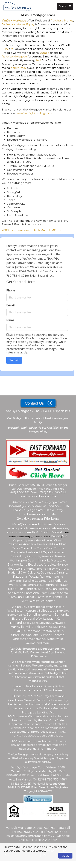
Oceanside (47, 572)
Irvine (42, 560)
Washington (16, 610)
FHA (5, 49)
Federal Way (33, 618)
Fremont (47, 556)
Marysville (18, 627)
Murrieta (62, 568)
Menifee (62, 564)
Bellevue (44, 610)
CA (53, 536)
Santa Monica (25, 597)
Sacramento (30, 584)
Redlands (60, 580)
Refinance (9, 24)
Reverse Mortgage (14, 56)
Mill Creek (33, 627)
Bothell (31, 614)
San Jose (44, 589)
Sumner (46, 635)
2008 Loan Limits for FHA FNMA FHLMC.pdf (31, 230)
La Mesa (52, 560)
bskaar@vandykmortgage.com (28, 836)
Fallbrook (33, 556)
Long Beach (28, 564)
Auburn (31, 610)
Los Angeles (46, 564)
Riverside (14, 584)
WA (64, 536)
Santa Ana (31, 593)
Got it (65, 855)
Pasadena (20, 576)
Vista (36, 601)
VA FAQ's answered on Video (32, 524)
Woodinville (54, 639)
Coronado (18, 552)
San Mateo (15, 593)
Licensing (18, 686)
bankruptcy (18, 68)
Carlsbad (60, 544)
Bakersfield (45, 544)
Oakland (33, 572)
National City (17, 572)
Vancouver (20, 639)
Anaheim (29, 544)
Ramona (45, 576)
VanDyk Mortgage (14, 20)
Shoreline (18, 635)
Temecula (60, 597)
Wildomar (48, 601)
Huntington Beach (23, 560)
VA (12, 49)
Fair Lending (35, 686)
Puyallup (19, 631)
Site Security (40, 696)
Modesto (13, 568)
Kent (60, 618)
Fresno (60, 556)
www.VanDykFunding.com (34, 113)
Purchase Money (62, 20)
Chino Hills (28, 548)
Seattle (58, 631)
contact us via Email (43, 496)
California (15, 544)
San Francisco (27, 589)
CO (58, 536)
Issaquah (49, 618)
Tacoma (58, 635)
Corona (59, 548)
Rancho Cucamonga (37, 580)
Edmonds (61, 614)
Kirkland (16, 622)
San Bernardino (51, 584)
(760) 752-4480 (53, 827)
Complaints (22, 690)
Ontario (62, 572)
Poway (33, 576)
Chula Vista (44, 548)
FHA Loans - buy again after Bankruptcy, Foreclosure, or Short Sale (41, 510)
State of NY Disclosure (46, 690)
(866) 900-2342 (27, 832)
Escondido (18, 556)
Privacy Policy (54, 686)
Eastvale (32, 552)
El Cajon (45, 552)
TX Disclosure (21, 696)
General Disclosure (37, 700)
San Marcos (59, 589)
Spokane (32, 635)
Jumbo (44, 52)
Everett (17, 618)
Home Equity (25, 24)
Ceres (16, 548)
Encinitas (58, 552)
